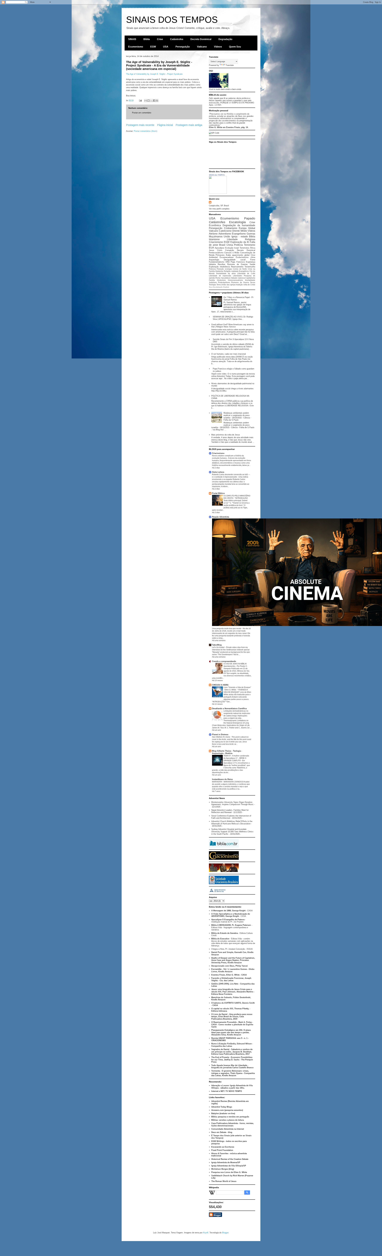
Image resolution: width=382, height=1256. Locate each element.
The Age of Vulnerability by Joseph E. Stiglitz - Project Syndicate (154, 74)
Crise (160, 39)
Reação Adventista (220, 517)
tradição (239, 285)
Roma (217, 278)
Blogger (225, 1233)
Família (212, 280)
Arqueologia (214, 260)
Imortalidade (250, 280)
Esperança (250, 262)
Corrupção (229, 250)
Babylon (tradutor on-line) (223, 1113)
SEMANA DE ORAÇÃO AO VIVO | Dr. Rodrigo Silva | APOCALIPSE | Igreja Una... (233, 318)
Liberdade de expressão (220, 276)
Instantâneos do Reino (222, 779)
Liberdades (237, 276)
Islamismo (214, 239)
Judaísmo (213, 282)
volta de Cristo (249, 285)
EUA (211, 247)
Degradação (225, 39)
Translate (230, 65)
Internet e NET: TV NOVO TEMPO (226, 1091)
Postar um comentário (141, 113)
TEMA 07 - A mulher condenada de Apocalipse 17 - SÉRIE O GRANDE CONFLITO (236, 758)
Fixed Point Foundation (222, 1150)
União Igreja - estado (236, 236)
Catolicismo (225, 231)
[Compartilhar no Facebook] (154, 100)
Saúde (252, 264)
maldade (234, 271)
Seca (210, 287)
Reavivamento (237, 267)
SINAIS (132, 39)
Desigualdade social (234, 260)
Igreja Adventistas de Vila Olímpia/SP (228, 1166)
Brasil (222, 245)
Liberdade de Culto (246, 273)
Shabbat (226, 287)
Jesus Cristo (215, 250)
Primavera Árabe (223, 255)
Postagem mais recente (140, 125)
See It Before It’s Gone (221, 737)
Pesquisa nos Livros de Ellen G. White (229, 1172)
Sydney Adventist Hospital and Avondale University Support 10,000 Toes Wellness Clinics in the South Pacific (232, 831)
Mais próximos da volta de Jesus (225, 435)
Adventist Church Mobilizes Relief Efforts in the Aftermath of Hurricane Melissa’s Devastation (231, 822)
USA (165, 46)
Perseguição (182, 46)
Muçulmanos (215, 236)
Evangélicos (244, 271)
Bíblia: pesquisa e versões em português (230, 1117)
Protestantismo (224, 282)
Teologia (212, 285)
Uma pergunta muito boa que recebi (227, 628)
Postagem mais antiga (189, 125)
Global (251, 228)
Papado (249, 218)
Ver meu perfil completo (219, 209)
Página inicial (165, 125)
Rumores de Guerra (240, 282)
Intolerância (225, 267)
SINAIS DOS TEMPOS (172, 20)
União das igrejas (228, 285)
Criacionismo (216, 242)
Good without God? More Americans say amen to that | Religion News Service (232, 325)
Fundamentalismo (216, 262)
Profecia (238, 245)
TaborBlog (217, 645)
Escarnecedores (227, 257)
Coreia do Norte (240, 269)
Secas (252, 282)
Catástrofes (176, 39)
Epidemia (219, 271)
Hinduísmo (221, 280)
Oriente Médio (239, 231)
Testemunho (250, 267)
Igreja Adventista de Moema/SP (225, 1162)
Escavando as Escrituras (222, 1147)
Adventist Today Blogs (221, 1107)
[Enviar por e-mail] (145, 100)
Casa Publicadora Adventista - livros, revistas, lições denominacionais (232, 1124)
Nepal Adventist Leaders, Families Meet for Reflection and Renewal (230, 811)
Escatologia (237, 222)
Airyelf (205, 1233)
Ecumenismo (135, 46)
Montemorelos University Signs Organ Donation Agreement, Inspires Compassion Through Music (232, 803)
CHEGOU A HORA (220, 685)
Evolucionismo (242, 257)
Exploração (214, 267)
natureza (241, 278)
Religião (227, 271)
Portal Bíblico (218, 493)
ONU (227, 262)
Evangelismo (239, 233)
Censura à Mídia (231, 253)
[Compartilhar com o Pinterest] (156, 100)
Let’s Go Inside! (218, 647)
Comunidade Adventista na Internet (227, 1129)
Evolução (229, 248)
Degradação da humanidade (239, 225)
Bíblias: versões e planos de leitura (227, 1120)
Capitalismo (250, 278)
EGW (153, 46)
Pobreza (212, 269)
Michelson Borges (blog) (222, 1169)
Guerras (251, 233)
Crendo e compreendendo (224, 661)
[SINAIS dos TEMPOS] (218, 193)
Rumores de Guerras (237, 264)
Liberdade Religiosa (241, 239)
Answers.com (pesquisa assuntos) (227, 1110)
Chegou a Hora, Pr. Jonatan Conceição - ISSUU (232, 949)
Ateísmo (213, 233)
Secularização (218, 287)
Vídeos (218, 46)
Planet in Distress (220, 734)
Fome (252, 260)
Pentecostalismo (216, 253)
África (252, 248)
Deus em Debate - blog (221, 1132)
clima (253, 257)
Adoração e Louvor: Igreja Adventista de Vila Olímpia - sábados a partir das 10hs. (232, 1086)
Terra (219, 285)
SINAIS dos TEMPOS (217, 175)
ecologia (228, 269)
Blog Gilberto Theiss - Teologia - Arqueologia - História (227, 752)
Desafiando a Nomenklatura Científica (229, 708)
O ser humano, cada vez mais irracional (228, 354)
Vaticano (202, 46)
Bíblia (146, 39)
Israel (236, 248)
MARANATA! (217, 782)
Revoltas (221, 264)
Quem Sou (235, 46)
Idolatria (212, 264)
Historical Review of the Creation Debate (229, 1159)
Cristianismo (230, 228)
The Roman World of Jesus (223, 1181)
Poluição (220, 269)
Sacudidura (225, 278)
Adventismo (224, 233)
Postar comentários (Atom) (145, 131)
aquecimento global (240, 255)
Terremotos (244, 248)
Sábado (234, 278)
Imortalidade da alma (226, 273)
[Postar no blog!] (148, 100)
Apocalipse (219, 248)
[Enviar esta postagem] (140, 100)
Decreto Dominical (200, 39)
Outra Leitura (218, 472)
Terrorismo (249, 245)
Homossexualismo (235, 280)
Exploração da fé (239, 242)
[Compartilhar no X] (151, 100)
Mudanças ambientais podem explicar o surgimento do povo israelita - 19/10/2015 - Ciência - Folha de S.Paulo (237, 416)
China (230, 245)
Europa (243, 228)
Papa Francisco (238, 262)
